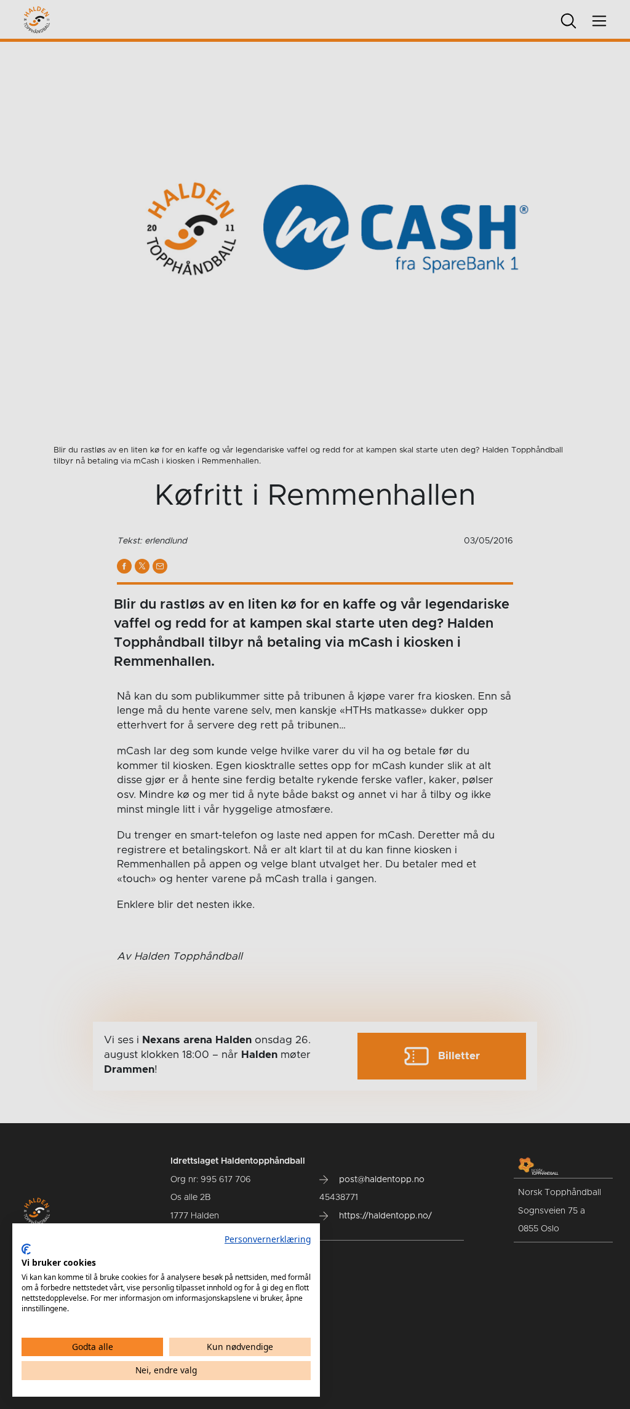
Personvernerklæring (268, 1239)
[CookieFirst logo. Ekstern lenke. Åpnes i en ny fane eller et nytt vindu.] (26, 1249)
